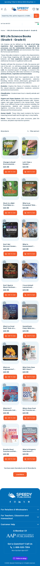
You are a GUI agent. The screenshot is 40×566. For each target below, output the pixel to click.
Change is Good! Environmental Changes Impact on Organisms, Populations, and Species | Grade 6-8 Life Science (10, 163)
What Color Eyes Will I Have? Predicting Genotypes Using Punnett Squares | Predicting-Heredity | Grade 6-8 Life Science (30, 368)
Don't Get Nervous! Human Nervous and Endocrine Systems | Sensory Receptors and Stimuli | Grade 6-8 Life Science (10, 245)
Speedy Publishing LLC (17, 563)
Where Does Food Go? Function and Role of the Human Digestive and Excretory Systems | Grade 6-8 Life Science (30, 409)
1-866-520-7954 (21, 547)
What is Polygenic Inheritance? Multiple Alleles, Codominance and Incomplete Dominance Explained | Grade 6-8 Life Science (29, 450)
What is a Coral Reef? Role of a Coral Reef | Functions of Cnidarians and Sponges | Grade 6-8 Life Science (9, 327)
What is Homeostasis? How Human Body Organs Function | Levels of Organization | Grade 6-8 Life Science (29, 245)
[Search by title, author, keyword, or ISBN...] (36, 16)
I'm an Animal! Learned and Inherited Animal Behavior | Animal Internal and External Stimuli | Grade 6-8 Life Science (29, 286)
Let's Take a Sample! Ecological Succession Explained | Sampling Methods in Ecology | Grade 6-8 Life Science (29, 163)
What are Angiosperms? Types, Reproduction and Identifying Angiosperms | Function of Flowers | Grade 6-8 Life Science (10, 368)
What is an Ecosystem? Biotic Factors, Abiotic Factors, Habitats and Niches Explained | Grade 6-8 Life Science (30, 204)
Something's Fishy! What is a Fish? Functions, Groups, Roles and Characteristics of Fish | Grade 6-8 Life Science (29, 327)
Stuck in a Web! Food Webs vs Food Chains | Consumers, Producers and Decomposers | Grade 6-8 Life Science (9, 204)
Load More (20, 474)
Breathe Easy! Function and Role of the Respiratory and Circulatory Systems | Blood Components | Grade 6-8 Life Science (10, 450)
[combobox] (20, 16)
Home (3, 30)
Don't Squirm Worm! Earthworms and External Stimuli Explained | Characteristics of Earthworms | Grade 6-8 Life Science (10, 286)
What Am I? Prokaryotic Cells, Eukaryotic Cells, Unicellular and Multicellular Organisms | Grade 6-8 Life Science (10, 409)
